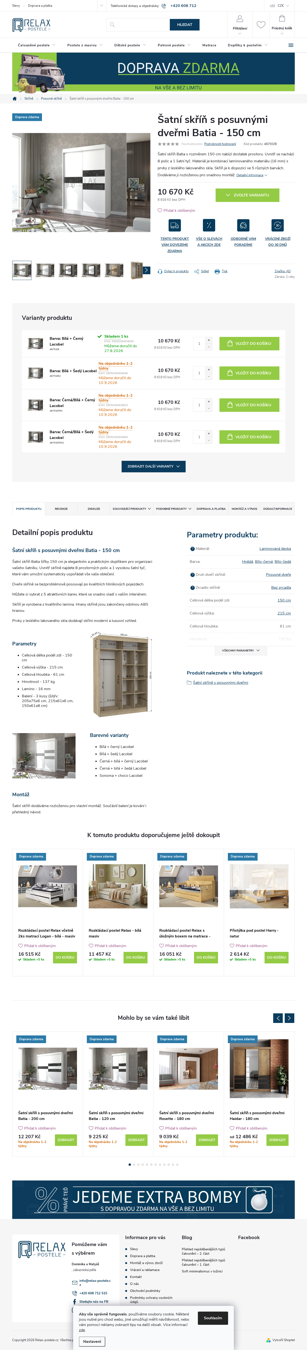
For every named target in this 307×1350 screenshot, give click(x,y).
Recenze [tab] (61, 509)
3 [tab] (138, 1164)
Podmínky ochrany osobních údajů (151, 1299)
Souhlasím (213, 1318)
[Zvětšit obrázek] (35, 343)
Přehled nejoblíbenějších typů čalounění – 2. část (203, 1251)
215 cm (284, 613)
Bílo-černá (264, 561)
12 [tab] (177, 1164)
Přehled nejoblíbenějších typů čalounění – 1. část (203, 1262)
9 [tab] (164, 1164)
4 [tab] (143, 1164)
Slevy (16, 6)
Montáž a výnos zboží (146, 1263)
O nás (134, 1284)
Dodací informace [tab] (277, 509)
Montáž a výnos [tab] (244, 509)
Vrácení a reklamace (144, 1270)
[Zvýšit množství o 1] (208, 340)
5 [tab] (147, 1164)
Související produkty (129, 509)
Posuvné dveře (278, 574)
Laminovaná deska (275, 548)
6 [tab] (151, 1164)
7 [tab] (155, 1164)
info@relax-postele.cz (95, 1282)
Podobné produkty (171, 509)
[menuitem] (37, 45)
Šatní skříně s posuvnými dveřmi (220, 682)
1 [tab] (130, 1164)
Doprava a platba (40, 6)
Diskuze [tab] (94, 509)
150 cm (284, 600)
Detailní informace (249, 175)
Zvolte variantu (251, 195)
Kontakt (136, 1277)
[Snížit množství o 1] (208, 347)
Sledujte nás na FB (93, 1301)
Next (289, 1018)
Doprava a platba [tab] (211, 509)
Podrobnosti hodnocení (220, 144)
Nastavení (92, 1341)
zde (82, 1330)
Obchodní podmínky (145, 1291)
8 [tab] (160, 1164)
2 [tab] (134, 1164)
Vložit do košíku (253, 343)
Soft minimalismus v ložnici (202, 1271)
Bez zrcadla (281, 587)
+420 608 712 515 (93, 1293)
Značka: (283, 271)
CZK (281, 6)
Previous (278, 1018)
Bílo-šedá (283, 561)
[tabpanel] (47, 912)
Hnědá (247, 561)
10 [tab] (168, 1164)
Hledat (184, 24)
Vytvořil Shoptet (283, 1340)
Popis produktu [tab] (28, 509)
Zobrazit (66, 1140)
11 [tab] (173, 1164)
